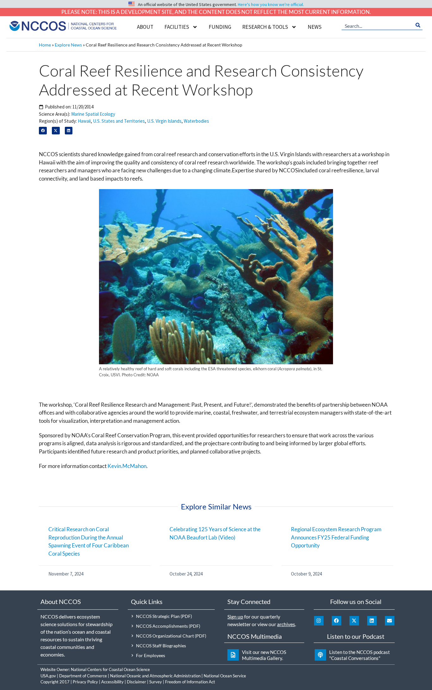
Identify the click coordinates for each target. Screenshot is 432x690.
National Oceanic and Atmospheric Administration (155, 675)
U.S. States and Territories (119, 121)
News (315, 26)
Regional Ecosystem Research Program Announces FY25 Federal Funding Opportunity (336, 537)
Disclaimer (136, 681)
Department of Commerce (83, 675)
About (145, 26)
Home (45, 44)
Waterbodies (196, 121)
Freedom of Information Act (190, 681)
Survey (155, 681)
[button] (43, 131)
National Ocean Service (225, 675)
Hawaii (84, 121)
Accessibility (112, 681)
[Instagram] (319, 620)
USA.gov (48, 675)
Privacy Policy (85, 681)
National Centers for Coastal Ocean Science (110, 669)
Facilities (176, 26)
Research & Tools (265, 26)
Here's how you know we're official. (271, 4)
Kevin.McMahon (127, 466)
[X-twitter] (354, 620)
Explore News (68, 44)
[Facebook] (336, 620)
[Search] (418, 25)
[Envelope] (389, 620)
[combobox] (377, 25)
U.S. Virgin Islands (164, 121)
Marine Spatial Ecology (93, 114)
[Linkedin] (372, 620)
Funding (220, 26)
